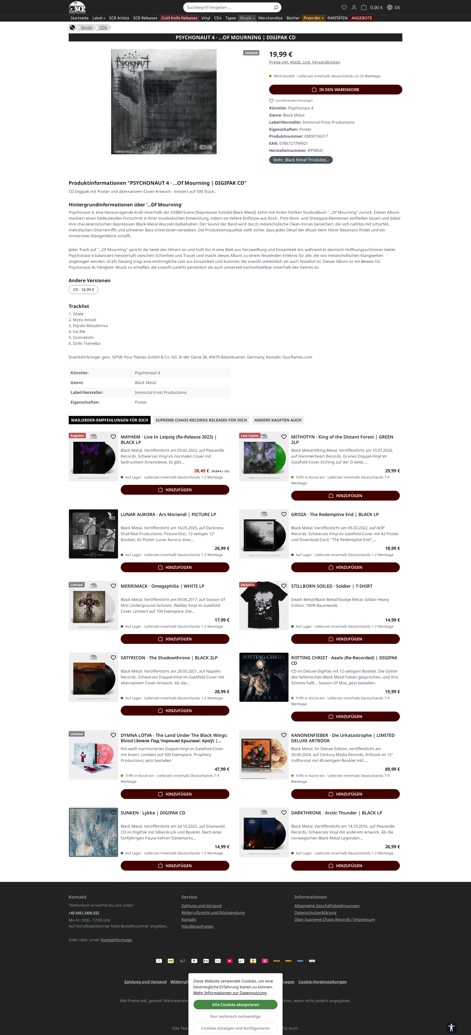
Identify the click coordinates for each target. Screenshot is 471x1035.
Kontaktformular (116, 939)
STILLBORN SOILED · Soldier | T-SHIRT (331, 586)
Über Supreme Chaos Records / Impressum (334, 919)
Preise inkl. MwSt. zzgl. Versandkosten (304, 62)
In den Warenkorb (338, 89)
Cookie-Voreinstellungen (323, 981)
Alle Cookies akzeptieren (235, 1004)
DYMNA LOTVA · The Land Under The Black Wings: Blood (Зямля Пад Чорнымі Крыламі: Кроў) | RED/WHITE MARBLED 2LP (174, 737)
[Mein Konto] (354, 7)
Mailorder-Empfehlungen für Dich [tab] (109, 420)
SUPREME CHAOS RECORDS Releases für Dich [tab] (201, 420)
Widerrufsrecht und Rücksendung (213, 912)
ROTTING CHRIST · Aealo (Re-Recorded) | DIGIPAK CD (344, 660)
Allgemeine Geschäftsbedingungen (327, 905)
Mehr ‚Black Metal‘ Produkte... (301, 159)
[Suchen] (275, 7)
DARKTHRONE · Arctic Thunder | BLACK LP (336, 813)
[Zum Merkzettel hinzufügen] (112, 437)
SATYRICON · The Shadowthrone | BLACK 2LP (169, 658)
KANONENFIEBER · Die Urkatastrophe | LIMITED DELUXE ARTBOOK (343, 737)
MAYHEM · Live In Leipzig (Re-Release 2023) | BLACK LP (169, 439)
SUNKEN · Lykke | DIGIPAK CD (153, 813)
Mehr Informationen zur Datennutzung (230, 992)
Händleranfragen (198, 926)
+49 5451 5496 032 (84, 912)
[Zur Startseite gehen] (77, 7)
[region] (164, 103)
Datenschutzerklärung (315, 912)
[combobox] (226, 7)
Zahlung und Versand (202, 905)
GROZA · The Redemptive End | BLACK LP (335, 514)
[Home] (72, 27)
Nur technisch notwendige (235, 1016)
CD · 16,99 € (83, 289)
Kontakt (189, 919)
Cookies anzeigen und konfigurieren (235, 1028)
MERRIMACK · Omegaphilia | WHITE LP (162, 586)
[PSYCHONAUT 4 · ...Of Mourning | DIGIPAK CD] (164, 101)
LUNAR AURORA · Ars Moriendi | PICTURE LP (168, 514)
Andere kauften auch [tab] (277, 420)
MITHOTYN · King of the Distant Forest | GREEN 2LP (342, 439)
